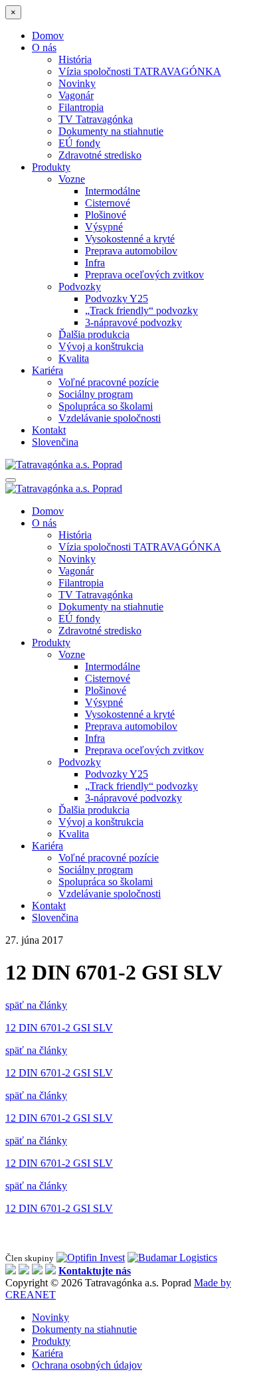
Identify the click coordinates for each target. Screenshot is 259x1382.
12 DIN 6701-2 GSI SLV (59, 1027)
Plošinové (105, 214)
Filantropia (81, 107)
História (75, 59)
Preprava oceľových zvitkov (144, 274)
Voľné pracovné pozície (108, 382)
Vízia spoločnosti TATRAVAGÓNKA (139, 71)
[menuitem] (55, 442)
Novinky (77, 83)
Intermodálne (112, 191)
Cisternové (107, 203)
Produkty (51, 167)
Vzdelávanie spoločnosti (109, 418)
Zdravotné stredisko (99, 155)
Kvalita (73, 358)
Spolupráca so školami (105, 406)
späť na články (36, 1005)
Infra (95, 262)
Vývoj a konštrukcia (100, 346)
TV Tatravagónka (95, 119)
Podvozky (79, 286)
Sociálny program (95, 394)
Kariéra (47, 370)
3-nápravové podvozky (133, 322)
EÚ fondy (79, 143)
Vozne (71, 179)
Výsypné (104, 226)
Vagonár (76, 95)
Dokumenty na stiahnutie (110, 131)
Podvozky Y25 (116, 298)
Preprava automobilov (131, 250)
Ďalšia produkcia (94, 334)
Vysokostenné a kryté (130, 238)
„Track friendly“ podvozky (141, 310)
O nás (44, 47)
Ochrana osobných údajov (87, 1365)
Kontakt (49, 430)
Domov (48, 35)
